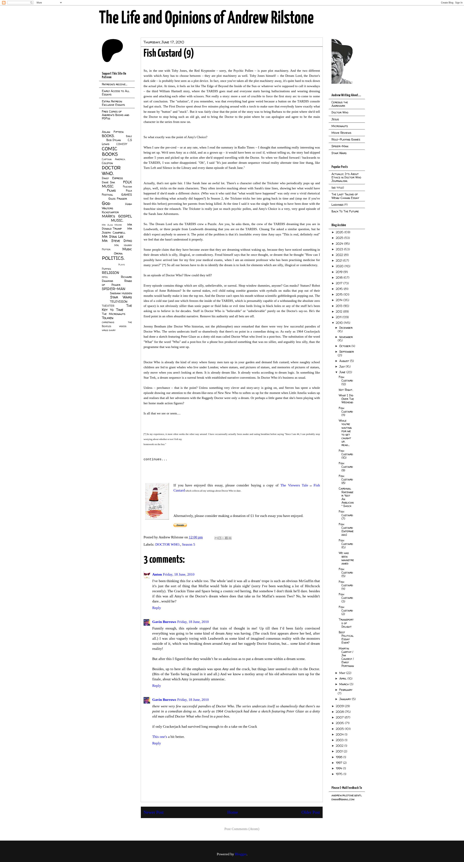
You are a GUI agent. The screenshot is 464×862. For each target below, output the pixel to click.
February (345, 690)
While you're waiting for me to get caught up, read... (345, 433)
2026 (340, 232)
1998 (339, 757)
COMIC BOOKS (110, 151)
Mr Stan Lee (112, 236)
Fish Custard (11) (346, 411)
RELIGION (110, 272)
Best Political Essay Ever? (346, 637)
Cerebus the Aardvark (340, 104)
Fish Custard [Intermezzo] (346, 529)
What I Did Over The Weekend (346, 398)
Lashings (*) (339, 205)
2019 (339, 272)
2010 (340, 323)
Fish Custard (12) (346, 380)
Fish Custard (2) (346, 610)
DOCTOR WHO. (167, 544)
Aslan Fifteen (112, 132)
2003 (340, 740)
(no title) (338, 187)
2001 (340, 751)
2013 (339, 306)
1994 (339, 768)
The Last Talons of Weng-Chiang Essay (345, 196)
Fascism (127, 186)
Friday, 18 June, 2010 (178, 574)
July (342, 366)
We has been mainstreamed (346, 558)
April (343, 678)
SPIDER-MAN (113, 288)
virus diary (108, 330)
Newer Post (154, 812)
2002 (340, 746)
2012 (339, 311)
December (346, 328)
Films (111, 190)
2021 (339, 260)
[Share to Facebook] (226, 538)
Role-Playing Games (346, 139)
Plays (121, 264)
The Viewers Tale (293, 485)
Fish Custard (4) (346, 585)
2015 (339, 294)
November (346, 337)
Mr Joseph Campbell (117, 231)
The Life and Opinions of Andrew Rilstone (206, 18)
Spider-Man (340, 146)
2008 (340, 712)
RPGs (105, 277)
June (342, 372)
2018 (339, 278)
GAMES (126, 195)
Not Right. (346, 390)
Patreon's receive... (114, 84)
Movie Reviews (341, 133)
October (345, 346)
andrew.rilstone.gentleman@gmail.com (347, 797)
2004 (340, 734)
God (106, 203)
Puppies (106, 269)
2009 (340, 706)
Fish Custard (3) (346, 597)
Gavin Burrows (164, 622)
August (344, 361)
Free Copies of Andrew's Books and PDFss (115, 114)
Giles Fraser (117, 199)
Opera (118, 253)
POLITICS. (113, 258)
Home (232, 812)
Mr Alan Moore (112, 224)
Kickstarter (110, 212)
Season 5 (188, 544)
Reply (156, 608)
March (344, 684)
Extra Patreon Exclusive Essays (113, 103)
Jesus (335, 119)
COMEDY (121, 144)
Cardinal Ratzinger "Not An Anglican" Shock (346, 497)
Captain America (113, 159)
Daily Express (112, 178)
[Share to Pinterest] (230, 538)
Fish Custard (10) (346, 454)
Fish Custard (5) (346, 572)
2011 (339, 317)
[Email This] (216, 538)
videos (122, 326)
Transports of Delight (346, 623)
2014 (339, 300)
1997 (339, 763)
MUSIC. (117, 220)
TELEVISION (118, 301)
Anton (157, 574)
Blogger (240, 854)
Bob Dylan (113, 140)
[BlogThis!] (219, 538)
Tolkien (107, 317)
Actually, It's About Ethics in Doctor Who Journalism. (346, 177)
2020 (340, 266)
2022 (340, 255)
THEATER (108, 306)
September (346, 352)
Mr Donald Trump (117, 227)
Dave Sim (108, 182)
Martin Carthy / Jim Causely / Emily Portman (346, 657)
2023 (340, 249)
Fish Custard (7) (346, 515)
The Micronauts (113, 314)
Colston (107, 163)
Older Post (310, 812)
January (345, 699)
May (342, 673)
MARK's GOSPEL (117, 216)
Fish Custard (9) (346, 466)
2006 (340, 723)
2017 (339, 283)
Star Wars (121, 297)
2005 (340, 729)
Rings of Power (117, 283)
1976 (339, 774)
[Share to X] (223, 538)
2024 (340, 244)
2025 (340, 238)
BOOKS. (108, 135)
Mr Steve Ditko (117, 240)
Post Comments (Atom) (241, 829)
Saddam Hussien (121, 293)
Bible (129, 136)
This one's (159, 737)
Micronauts (340, 126)
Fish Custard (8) (346, 479)
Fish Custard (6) (346, 543)
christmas (108, 322)
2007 (340, 717)
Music (127, 249)
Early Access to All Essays (115, 92)
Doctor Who (340, 112)
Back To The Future (345, 211)
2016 (340, 289)
